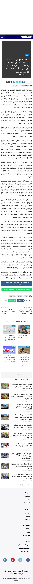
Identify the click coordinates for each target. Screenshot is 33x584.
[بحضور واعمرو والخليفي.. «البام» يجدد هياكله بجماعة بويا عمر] (5, 476)
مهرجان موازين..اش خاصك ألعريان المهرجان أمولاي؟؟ (8, 312)
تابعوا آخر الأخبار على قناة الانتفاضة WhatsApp (16, 289)
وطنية (27, 496)
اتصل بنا (7, 571)
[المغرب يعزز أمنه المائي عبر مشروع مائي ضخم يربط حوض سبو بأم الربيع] (24, 350)
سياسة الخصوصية (16, 574)
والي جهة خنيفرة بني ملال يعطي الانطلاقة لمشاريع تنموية (25, 312)
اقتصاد (27, 55)
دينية (28, 516)
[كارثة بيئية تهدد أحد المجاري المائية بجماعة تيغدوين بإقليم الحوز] (5, 466)
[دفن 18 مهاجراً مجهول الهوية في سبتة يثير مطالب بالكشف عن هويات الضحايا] (5, 455)
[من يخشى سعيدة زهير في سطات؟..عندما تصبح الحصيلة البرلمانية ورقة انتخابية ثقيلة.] (5, 396)
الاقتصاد (26, 296)
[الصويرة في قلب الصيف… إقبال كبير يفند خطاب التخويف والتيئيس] (5, 406)
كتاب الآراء (26, 535)
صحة (28, 532)
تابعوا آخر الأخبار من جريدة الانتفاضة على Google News (16, 283)
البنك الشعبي (12, 296)
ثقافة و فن (26, 526)
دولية (28, 499)
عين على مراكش (24, 545)
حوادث (27, 519)
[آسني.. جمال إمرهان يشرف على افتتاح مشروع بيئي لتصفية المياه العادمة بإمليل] (5, 386)
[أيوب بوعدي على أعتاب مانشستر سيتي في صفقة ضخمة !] (5, 445)
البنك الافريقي (19, 296)
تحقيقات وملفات (24, 551)
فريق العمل (16, 571)
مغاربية (27, 542)
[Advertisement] (16, 17)
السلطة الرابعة (24, 548)
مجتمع (27, 513)
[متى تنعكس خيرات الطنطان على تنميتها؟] (24, 329)
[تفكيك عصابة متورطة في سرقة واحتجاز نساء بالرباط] (5, 427)
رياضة (28, 529)
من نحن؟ (25, 571)
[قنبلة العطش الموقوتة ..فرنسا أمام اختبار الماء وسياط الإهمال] (5, 417)
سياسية (27, 503)
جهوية (27, 493)
